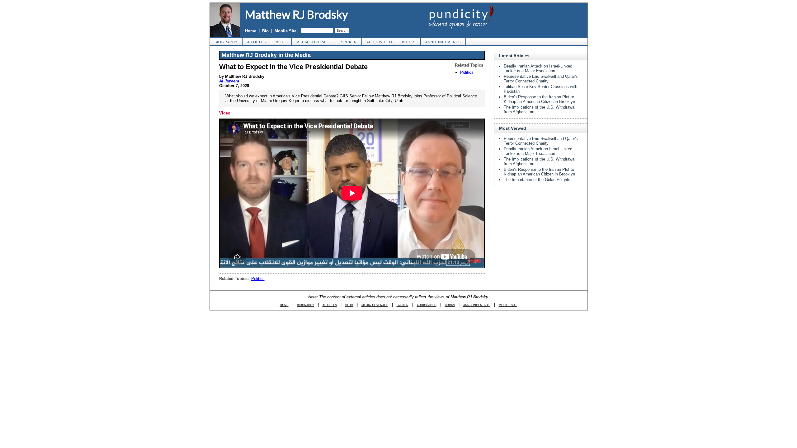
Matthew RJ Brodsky (296, 14)
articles (256, 42)
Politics (467, 72)
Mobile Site (285, 31)
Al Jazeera (229, 81)
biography (226, 42)
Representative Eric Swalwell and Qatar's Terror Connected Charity (541, 78)
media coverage (313, 42)
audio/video (379, 42)
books (409, 42)
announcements (443, 42)
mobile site (508, 304)
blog (281, 42)
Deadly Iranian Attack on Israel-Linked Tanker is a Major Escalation (538, 68)
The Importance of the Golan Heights (537, 179)
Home (250, 31)
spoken (349, 42)
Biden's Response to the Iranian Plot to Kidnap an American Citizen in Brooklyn (539, 99)
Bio (265, 31)
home (284, 304)
